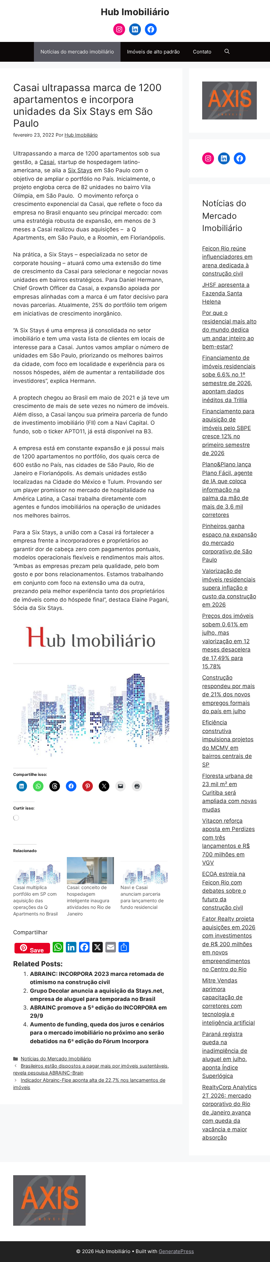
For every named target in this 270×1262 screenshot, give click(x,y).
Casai (47, 162)
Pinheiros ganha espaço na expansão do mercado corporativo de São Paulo (229, 543)
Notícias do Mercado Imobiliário (56, 1058)
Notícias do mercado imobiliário (77, 52)
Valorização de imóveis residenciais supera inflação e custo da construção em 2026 (229, 588)
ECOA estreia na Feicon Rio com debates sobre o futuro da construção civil (224, 891)
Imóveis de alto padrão (153, 52)
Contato (202, 52)
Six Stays (80, 170)
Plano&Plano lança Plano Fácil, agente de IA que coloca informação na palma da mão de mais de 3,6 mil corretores (227, 489)
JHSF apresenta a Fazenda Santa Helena (226, 293)
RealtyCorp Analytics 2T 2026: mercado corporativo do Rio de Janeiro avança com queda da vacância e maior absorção (229, 1112)
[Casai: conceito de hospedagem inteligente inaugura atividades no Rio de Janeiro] (90, 870)
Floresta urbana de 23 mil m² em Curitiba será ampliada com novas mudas (229, 793)
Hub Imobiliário (135, 11)
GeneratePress (176, 1251)
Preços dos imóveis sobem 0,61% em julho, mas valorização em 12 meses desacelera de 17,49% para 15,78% (228, 641)
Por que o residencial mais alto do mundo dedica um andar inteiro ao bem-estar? (229, 330)
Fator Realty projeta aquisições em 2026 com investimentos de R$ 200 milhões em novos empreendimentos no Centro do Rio (229, 944)
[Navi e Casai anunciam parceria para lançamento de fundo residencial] (144, 870)
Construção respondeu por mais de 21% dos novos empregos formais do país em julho (228, 694)
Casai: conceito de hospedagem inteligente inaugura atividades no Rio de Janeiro (89, 900)
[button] (227, 52)
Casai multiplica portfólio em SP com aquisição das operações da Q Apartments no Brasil (35, 900)
